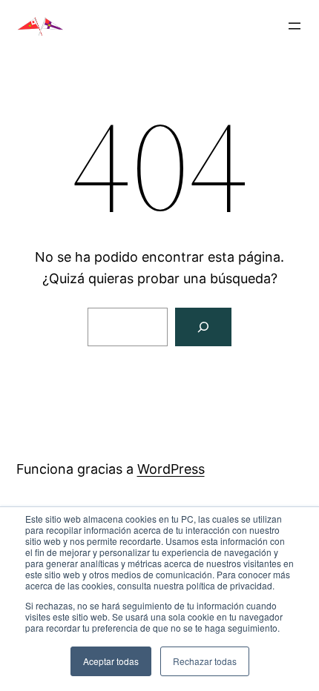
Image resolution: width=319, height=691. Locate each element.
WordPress (171, 469)
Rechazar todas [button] (205, 661)
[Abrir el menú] (294, 26)
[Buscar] (203, 327)
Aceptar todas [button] (111, 661)
